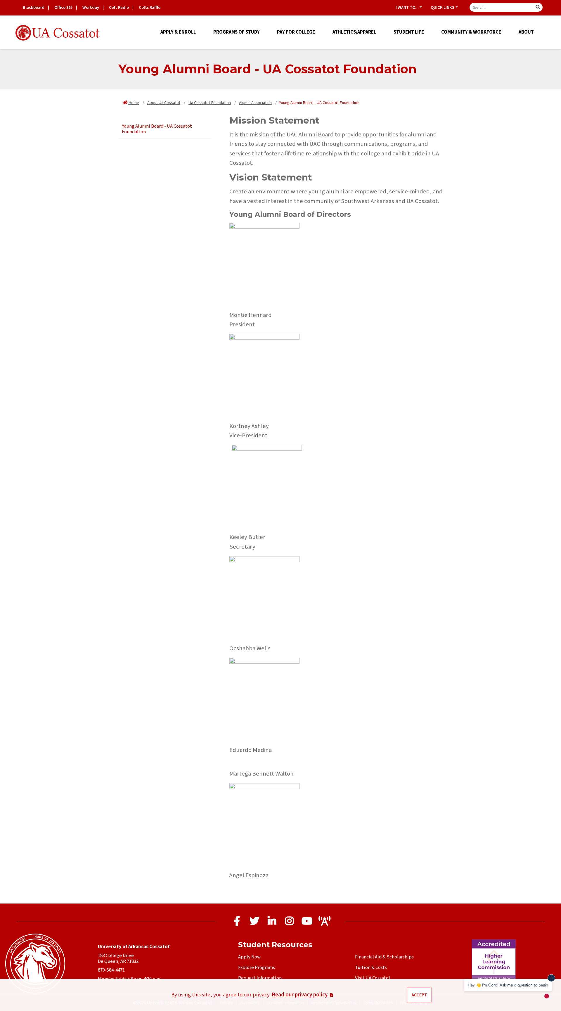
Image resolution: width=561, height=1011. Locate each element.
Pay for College (296, 32)
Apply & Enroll (178, 32)
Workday (90, 7)
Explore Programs (256, 967)
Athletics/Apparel (354, 32)
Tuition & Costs (371, 967)
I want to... (407, 7)
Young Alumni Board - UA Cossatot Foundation (157, 129)
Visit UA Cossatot (373, 977)
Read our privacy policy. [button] (300, 994)
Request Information (260, 977)
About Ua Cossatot (163, 103)
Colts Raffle (149, 7)
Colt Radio (119, 7)
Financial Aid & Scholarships (384, 956)
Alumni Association (255, 103)
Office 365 (63, 7)
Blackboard (33, 7)
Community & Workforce (471, 32)
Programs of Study (236, 32)
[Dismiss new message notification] (551, 978)
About (526, 32)
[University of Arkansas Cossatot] (58, 33)
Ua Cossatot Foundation (209, 103)
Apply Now (249, 956)
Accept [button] (419, 995)
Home (133, 103)
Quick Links (442, 7)
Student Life (409, 32)
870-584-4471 (111, 970)
